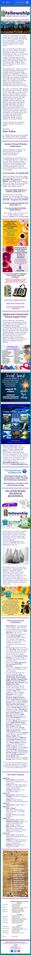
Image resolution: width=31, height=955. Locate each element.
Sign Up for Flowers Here (15, 303)
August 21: (6, 833)
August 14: (6, 778)
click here (6, 545)
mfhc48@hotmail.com (10, 462)
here (23, 191)
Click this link (8, 483)
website (11, 216)
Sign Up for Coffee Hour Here (15, 300)
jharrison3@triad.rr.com (19, 464)
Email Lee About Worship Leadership (15, 307)
